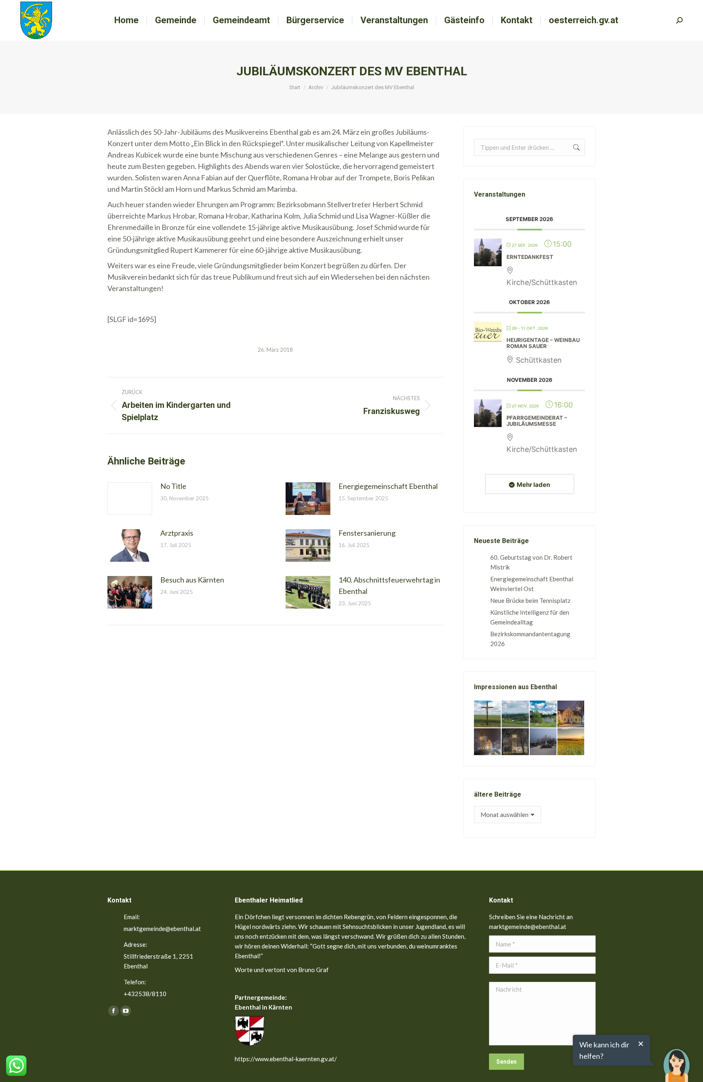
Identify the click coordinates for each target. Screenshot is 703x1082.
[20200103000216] (515, 742)
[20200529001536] (515, 714)
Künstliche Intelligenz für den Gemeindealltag (529, 617)
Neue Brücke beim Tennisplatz (530, 600)
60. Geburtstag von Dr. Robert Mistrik (531, 562)
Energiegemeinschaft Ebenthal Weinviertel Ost (531, 583)
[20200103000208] (543, 742)
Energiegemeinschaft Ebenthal (388, 486)
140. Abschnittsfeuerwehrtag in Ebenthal (389, 585)
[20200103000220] (571, 714)
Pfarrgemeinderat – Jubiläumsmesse (537, 420)
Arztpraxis (176, 532)
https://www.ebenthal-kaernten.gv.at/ (286, 1058)
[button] (676, 1059)
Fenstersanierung (366, 532)
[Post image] (129, 498)
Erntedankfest (530, 257)
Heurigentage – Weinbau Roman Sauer (543, 343)
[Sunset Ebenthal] (571, 742)
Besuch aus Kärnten (192, 579)
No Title (173, 486)
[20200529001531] (543, 714)
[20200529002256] (488, 714)
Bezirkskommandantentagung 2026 (530, 638)
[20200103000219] (488, 742)
